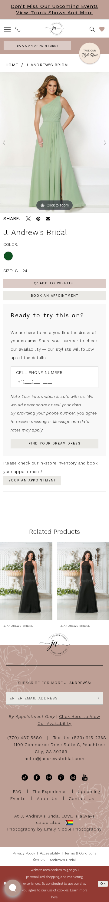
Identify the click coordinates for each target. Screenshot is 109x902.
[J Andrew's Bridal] (54, 28)
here (54, 897)
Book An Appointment (55, 296)
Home (11, 65)
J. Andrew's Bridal (48, 65)
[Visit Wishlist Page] (102, 29)
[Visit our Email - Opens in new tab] (73, 777)
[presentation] (26, 581)
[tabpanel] (54, 142)
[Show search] (92, 29)
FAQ (17, 791)
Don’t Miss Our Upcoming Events (54, 6)
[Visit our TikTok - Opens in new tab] (24, 777)
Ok (103, 884)
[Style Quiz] (89, 53)
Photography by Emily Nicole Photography (54, 829)
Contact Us (81, 798)
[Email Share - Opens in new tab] (48, 219)
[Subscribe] (95, 698)
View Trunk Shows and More (54, 12)
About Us (47, 798)
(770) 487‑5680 (24, 737)
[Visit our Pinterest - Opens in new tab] (61, 777)
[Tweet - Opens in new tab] (28, 218)
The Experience (50, 791)
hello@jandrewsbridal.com (54, 758)
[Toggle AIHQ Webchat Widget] (13, 888)
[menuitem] (7, 29)
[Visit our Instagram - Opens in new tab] (49, 777)
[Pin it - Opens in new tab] (38, 218)
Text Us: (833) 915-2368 (79, 737)
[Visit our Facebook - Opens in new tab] (37, 777)
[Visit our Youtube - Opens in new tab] (85, 777)
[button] (7, 29)
